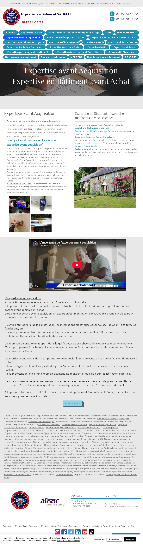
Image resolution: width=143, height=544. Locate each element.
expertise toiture (36, 427)
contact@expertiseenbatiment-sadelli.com (121, 506)
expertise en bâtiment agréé (41, 421)
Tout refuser (114, 539)
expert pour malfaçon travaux (102, 424)
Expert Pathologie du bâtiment (51, 415)
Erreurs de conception (107, 418)
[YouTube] (84, 532)
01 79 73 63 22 (114, 504)
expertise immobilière (116, 433)
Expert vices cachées (14, 433)
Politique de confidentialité (68, 540)
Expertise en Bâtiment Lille (69, 526)
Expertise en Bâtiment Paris (15, 526)
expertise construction (80, 442)
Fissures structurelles (71, 433)
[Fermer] (139, 539)
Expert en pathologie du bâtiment (19, 415)
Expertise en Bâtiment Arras (95, 526)
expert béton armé (64, 474)
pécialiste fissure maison (49, 424)
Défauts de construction (78, 415)
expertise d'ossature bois (89, 427)
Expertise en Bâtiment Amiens (17, 474)
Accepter (130, 539)
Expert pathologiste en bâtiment (61, 427)
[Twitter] (71, 532)
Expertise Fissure (117, 415)
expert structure (24, 442)
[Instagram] (57, 532)
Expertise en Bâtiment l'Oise (121, 526)
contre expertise (110, 427)
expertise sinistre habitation (74, 424)
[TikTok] (91, 532)
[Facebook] (64, 532)
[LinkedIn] (78, 532)
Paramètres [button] (99, 539)
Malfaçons (124, 418)
